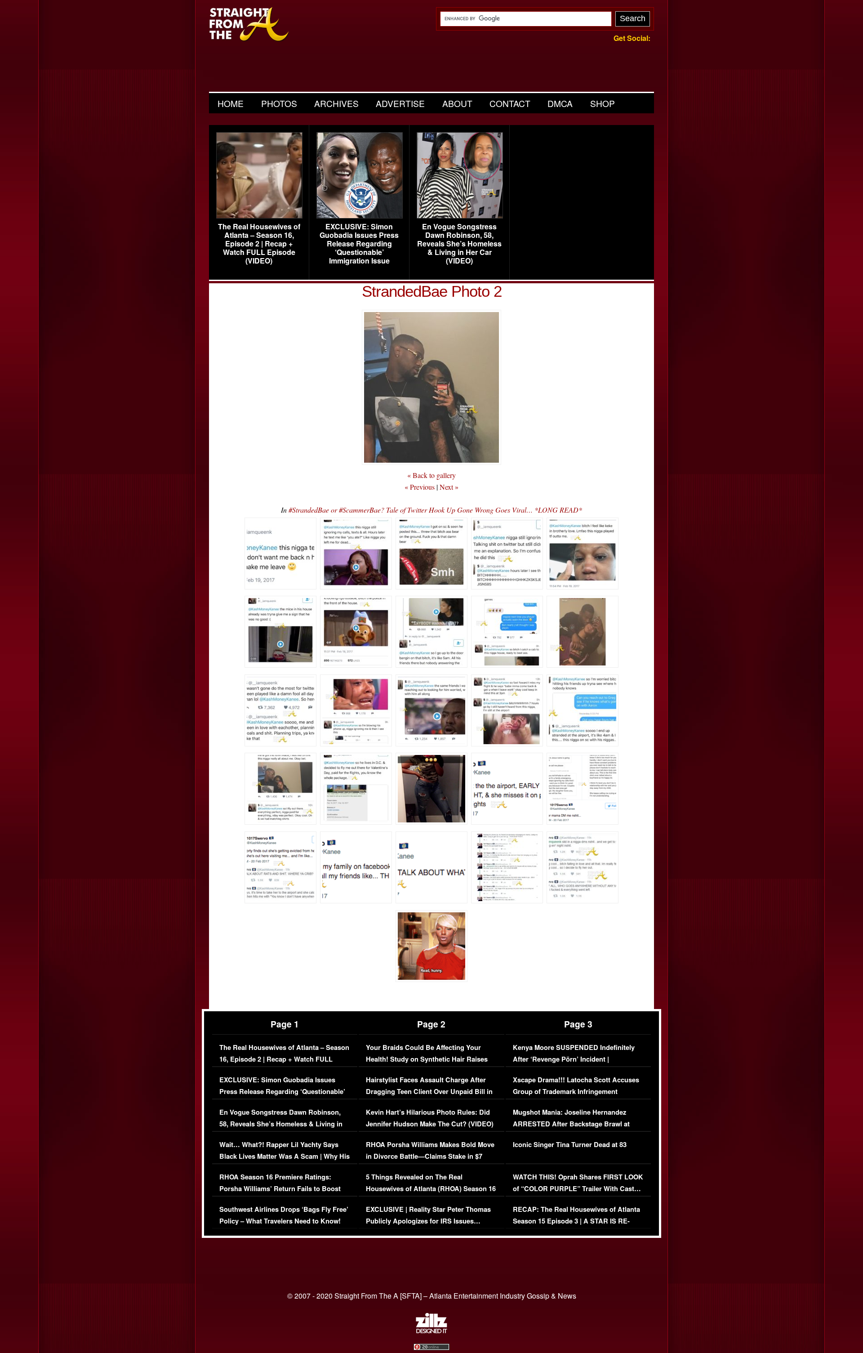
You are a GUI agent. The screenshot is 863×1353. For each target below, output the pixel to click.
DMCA (560, 103)
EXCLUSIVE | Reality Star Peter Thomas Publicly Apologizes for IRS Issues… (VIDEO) (428, 1221)
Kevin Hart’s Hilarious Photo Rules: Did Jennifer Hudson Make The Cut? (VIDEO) (430, 1118)
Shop (602, 103)
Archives (336, 103)
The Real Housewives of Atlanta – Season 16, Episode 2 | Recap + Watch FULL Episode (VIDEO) (259, 243)
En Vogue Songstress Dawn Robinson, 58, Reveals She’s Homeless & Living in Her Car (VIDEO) (459, 243)
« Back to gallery (431, 475)
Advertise (400, 103)
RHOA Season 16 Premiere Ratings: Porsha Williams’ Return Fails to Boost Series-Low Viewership (280, 1188)
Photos (279, 103)
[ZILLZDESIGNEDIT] (431, 1331)
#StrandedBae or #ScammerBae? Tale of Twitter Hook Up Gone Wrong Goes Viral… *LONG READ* (435, 509)
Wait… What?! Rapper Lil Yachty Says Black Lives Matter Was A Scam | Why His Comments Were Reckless (284, 1156)
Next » (449, 486)
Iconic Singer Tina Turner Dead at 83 (570, 1144)
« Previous (420, 486)
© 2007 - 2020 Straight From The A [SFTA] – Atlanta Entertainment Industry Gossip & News (431, 1295)
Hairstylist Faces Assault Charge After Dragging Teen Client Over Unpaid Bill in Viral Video (429, 1091)
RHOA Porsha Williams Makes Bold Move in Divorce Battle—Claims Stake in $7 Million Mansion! (430, 1156)
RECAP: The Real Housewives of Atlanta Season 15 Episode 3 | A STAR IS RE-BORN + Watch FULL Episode (576, 1221)
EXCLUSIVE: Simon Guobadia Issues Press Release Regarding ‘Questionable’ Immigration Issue (359, 243)
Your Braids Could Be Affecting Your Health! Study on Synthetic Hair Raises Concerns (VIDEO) (427, 1059)
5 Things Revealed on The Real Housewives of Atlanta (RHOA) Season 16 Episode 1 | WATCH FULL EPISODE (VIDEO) (431, 1194)
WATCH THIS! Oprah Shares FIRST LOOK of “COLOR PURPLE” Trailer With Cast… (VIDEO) (578, 1188)
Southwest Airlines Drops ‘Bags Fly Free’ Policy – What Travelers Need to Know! (283, 1215)
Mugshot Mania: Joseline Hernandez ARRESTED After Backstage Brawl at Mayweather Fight (571, 1123)
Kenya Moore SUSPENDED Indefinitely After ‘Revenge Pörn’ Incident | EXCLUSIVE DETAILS (574, 1059)
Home (231, 103)
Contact (509, 103)
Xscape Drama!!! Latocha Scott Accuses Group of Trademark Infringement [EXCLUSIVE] (576, 1091)
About (457, 103)
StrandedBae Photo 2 (432, 291)
